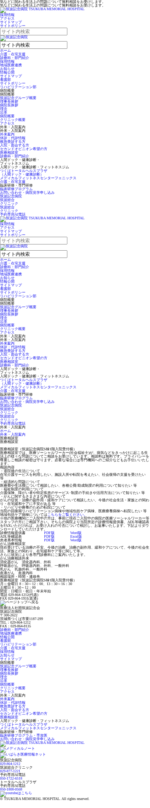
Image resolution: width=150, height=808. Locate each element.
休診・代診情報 (12, 138)
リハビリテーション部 (18, 87)
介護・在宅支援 (12, 54)
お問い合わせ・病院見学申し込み (27, 193)
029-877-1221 (10, 771)
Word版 (76, 533)
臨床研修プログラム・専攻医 (23, 735)
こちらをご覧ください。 (67, 515)
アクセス (7, 18)
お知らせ (7, 69)
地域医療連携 (11, 65)
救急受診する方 (12, 142)
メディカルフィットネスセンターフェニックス (38, 178)
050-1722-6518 (11, 778)
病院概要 (7, 116)
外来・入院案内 (12, 434)
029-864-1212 (10, 764)
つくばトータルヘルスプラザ (23, 724)
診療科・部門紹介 (14, 58)
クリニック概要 (12, 120)
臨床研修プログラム (16, 189)
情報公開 (7, 72)
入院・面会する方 (14, 145)
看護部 (5, 80)
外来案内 (7, 134)
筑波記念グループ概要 (18, 98)
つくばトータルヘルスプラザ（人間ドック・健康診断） (23, 172)
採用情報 (7, 15)
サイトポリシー (12, 26)
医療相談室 (9, 152)
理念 (3, 109)
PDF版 (49, 533)
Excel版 (76, 536)
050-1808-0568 (11, 789)
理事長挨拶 (9, 101)
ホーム (5, 50)
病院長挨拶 (9, 105)
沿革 (3, 112)
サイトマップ (11, 22)
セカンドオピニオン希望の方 (23, 149)
